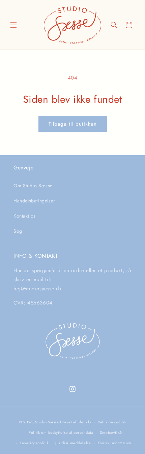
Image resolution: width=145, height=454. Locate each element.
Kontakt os (24, 216)
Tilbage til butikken (73, 124)
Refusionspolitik (112, 422)
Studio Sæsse (47, 422)
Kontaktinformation (115, 443)
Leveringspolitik (34, 443)
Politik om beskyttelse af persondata (61, 432)
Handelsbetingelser (34, 200)
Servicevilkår (111, 432)
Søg (17, 231)
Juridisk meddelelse (73, 443)
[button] (13, 25)
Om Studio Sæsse (33, 185)
